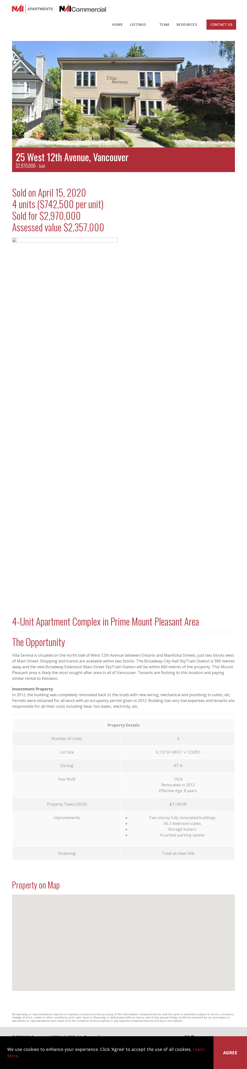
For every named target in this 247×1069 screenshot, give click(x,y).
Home (117, 24)
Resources (187, 24)
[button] (128, 942)
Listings (138, 24)
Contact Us (221, 24)
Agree (230, 1053)
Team (164, 24)
